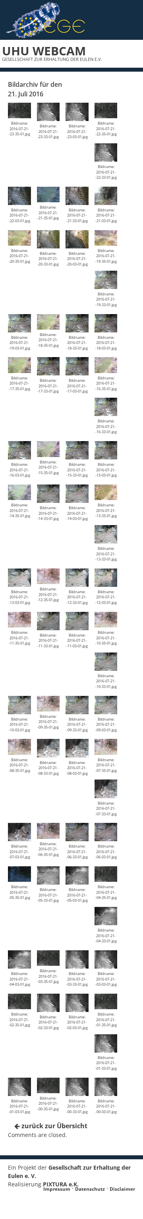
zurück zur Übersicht (53, 1125)
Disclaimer (122, 1189)
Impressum (56, 1189)
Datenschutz (90, 1189)
